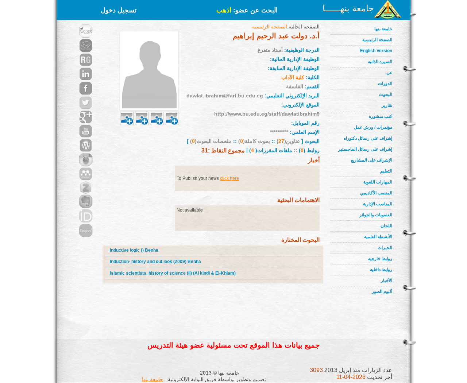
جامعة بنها (383, 28)
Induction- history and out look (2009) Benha (155, 261)
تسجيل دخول (118, 10)
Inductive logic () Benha (134, 250)
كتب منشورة (380, 116)
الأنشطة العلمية (378, 236)
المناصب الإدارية (377, 203)
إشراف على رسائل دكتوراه (368, 138)
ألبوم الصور (382, 291)
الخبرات (385, 247)
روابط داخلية (381, 269)
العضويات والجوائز (375, 214)
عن (389, 72)
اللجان (386, 225)
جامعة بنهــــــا (348, 8)
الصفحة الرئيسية (377, 39)
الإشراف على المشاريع (371, 160)
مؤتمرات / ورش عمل (373, 127)
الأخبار (386, 280)
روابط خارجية (380, 258)
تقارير (387, 105)
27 (281, 141)
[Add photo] (127, 110)
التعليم (386, 171)
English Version (376, 50)
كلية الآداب (292, 77)
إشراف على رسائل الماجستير (365, 149)
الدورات (385, 83)
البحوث (385, 94)
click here (229, 178)
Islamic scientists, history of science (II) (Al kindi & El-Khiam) (173, 273)
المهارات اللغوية (377, 182)
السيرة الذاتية (380, 61)
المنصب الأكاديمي (376, 193)
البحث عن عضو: (247, 10)
